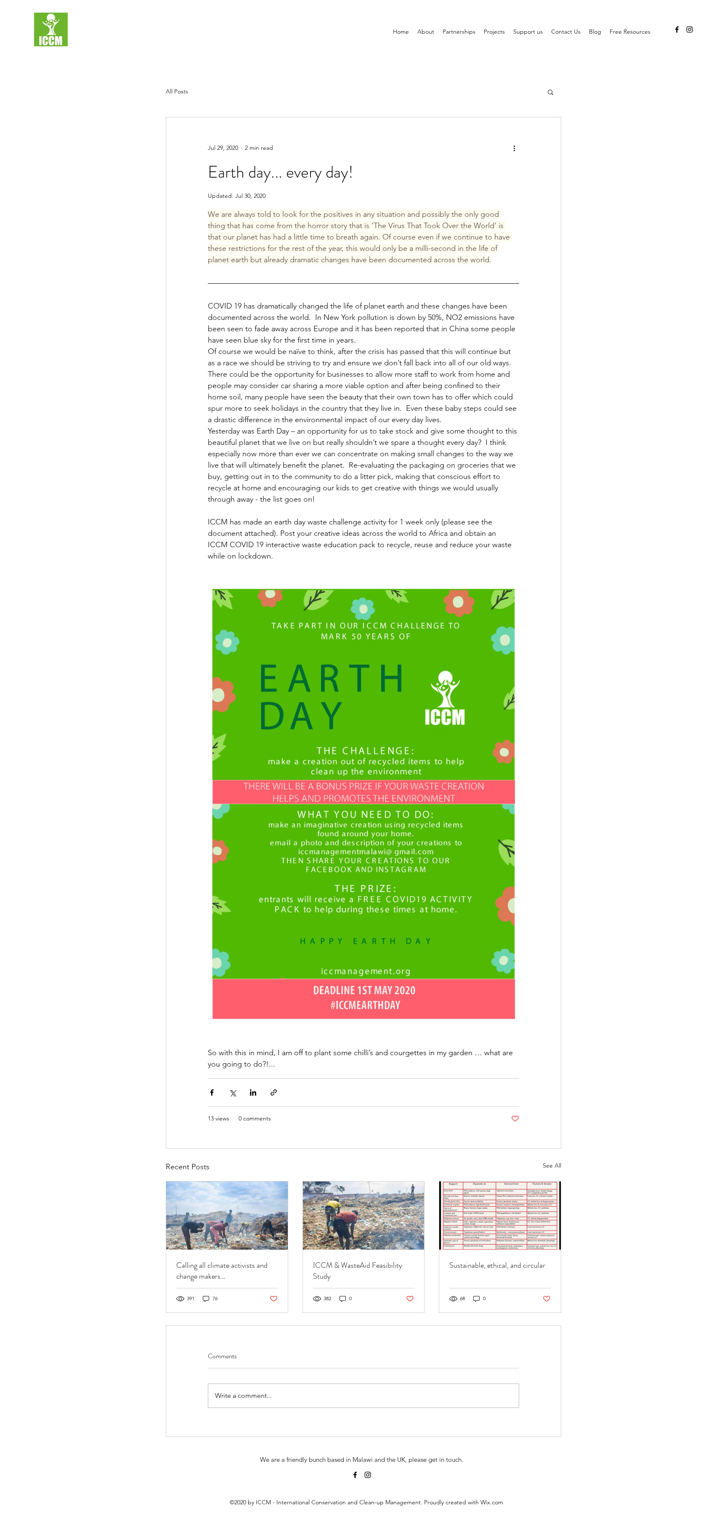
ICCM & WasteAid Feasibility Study (357, 1271)
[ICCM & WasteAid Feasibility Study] (364, 1215)
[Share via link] (274, 1092)
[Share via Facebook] (212, 1092)
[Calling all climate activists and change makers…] (227, 1215)
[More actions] (514, 148)
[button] (551, 91)
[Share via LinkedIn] (253, 1092)
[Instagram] (689, 29)
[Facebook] (677, 29)
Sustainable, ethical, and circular (497, 1265)
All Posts (177, 91)
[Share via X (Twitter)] (232, 1092)
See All (552, 1165)
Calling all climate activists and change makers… (222, 1271)
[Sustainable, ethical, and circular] (500, 1215)
